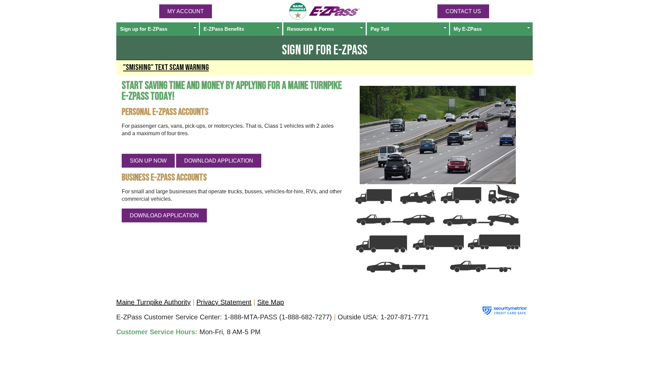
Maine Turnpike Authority (153, 302)
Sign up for (143, 29)
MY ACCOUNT (185, 11)
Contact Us (463, 11)
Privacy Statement (223, 302)
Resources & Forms (310, 29)
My (468, 29)
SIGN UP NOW (148, 161)
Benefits (223, 29)
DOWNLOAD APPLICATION (218, 161)
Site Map (270, 302)
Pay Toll (379, 29)
